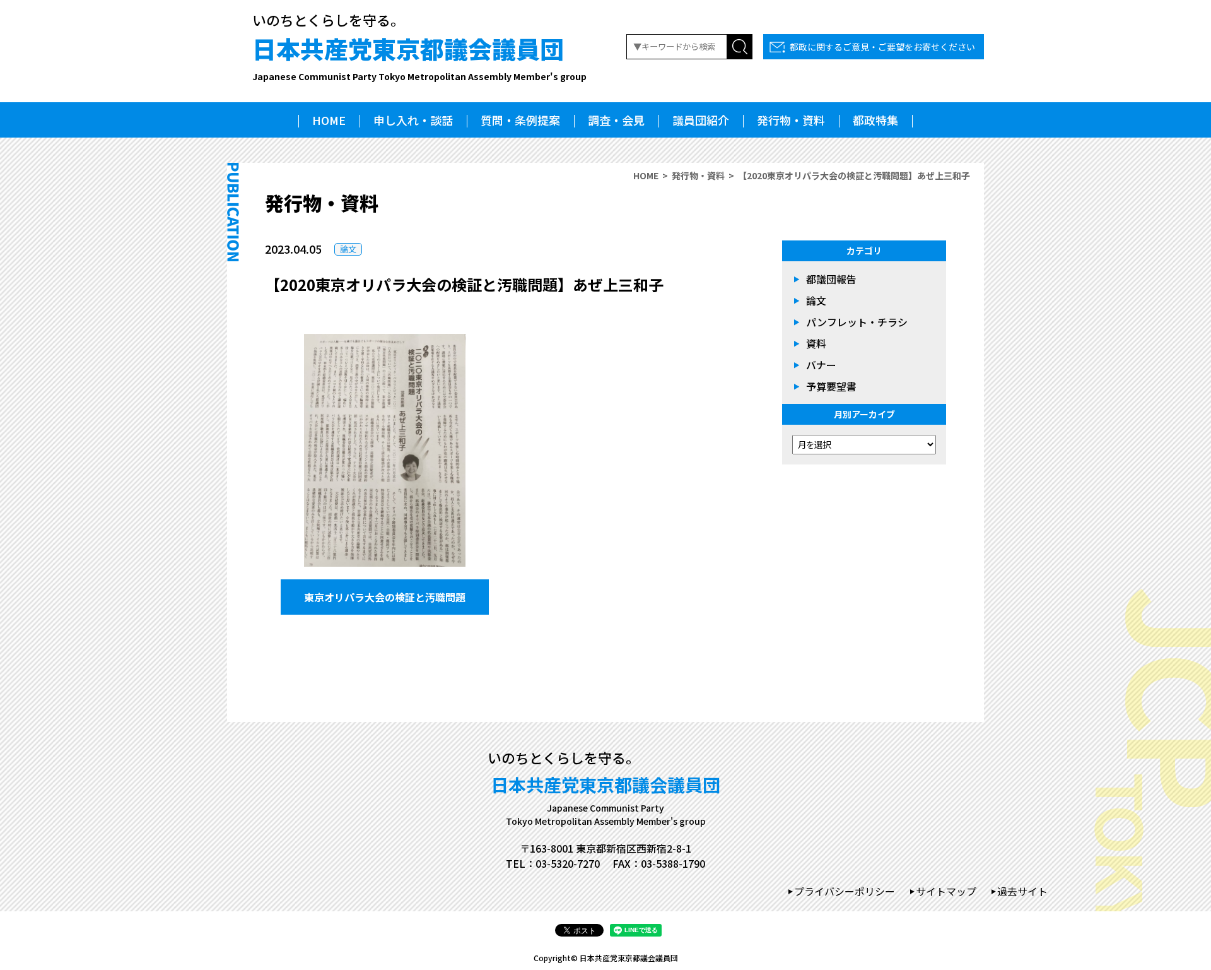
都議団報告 (831, 279)
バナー (821, 364)
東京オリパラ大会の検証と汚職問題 (384, 597)
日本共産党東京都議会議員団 (419, 57)
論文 (348, 249)
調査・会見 (616, 120)
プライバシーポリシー (844, 891)
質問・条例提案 (520, 120)
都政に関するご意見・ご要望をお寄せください (882, 46)
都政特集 (875, 120)
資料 (816, 343)
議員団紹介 (700, 120)
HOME (329, 120)
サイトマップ (946, 891)
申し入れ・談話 (413, 120)
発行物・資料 (791, 120)
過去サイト (1022, 891)
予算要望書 (831, 386)
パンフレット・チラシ (857, 321)
